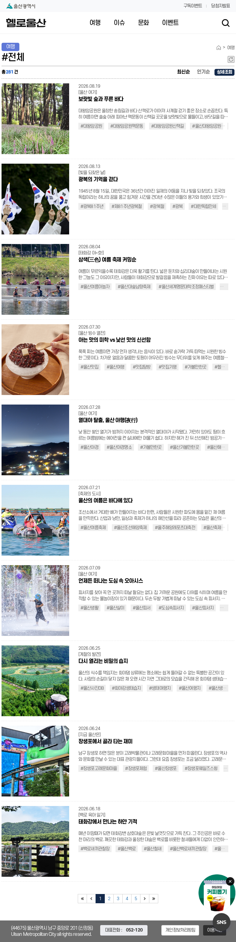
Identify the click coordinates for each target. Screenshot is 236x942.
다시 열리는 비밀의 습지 (103, 661)
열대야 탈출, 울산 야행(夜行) (107, 420)
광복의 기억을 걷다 (98, 179)
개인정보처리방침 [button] (180, 930)
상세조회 (224, 72)
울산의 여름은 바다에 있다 (105, 501)
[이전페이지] (91, 898)
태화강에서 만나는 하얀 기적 (107, 822)
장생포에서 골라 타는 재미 (105, 741)
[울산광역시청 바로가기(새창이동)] (20, 6)
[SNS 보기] (221, 922)
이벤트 (170, 23)
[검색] (226, 23)
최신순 (183, 72)
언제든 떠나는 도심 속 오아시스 (110, 581)
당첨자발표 (220, 6)
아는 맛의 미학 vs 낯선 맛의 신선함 (114, 340)
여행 (94, 23)
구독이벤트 (192, 6)
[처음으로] (82, 898)
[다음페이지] (144, 898)
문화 (143, 23)
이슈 (119, 23)
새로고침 (231, 59)
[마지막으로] (153, 898)
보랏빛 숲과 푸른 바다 (100, 99)
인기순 (203, 72)
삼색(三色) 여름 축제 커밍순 (107, 260)
